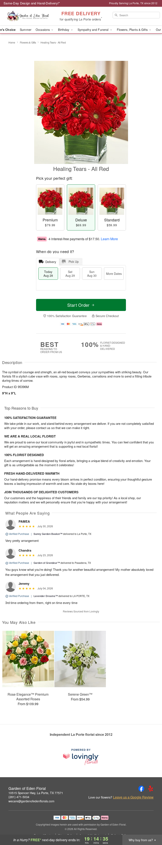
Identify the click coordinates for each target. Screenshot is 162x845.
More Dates (114, 273)
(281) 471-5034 (18, 797)
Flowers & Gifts (28, 42)
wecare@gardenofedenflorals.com (31, 801)
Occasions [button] (43, 29)
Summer (25, 29)
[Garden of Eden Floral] (27, 16)
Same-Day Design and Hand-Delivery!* (32, 3)
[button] (151, 827)
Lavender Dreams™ (46, 596)
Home (11, 42)
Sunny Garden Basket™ (48, 534)
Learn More (109, 238)
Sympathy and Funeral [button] (93, 29)
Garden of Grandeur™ (47, 563)
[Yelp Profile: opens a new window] (151, 789)
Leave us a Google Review (133, 797)
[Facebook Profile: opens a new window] (141, 789)
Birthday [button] (64, 29)
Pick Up (74, 261)
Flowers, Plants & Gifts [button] (132, 29)
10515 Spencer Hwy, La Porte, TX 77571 (35, 793)
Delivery (50, 262)
